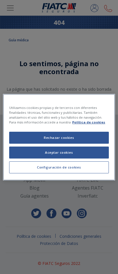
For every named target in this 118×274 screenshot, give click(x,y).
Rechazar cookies (59, 137)
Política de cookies (88, 122)
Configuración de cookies (59, 167)
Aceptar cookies (59, 152)
